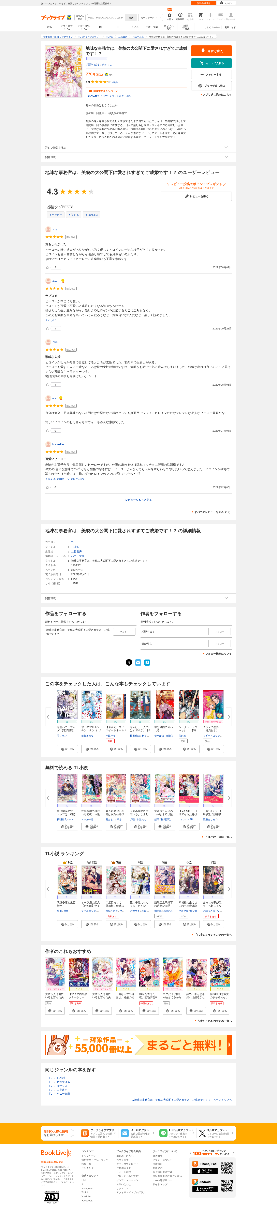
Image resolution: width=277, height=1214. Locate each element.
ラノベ (134, 27)
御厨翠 (158, 910)
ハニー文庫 (77, 556)
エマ (55, 229)
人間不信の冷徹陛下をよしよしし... (139, 814)
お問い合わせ (123, 1184)
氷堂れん (141, 819)
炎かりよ (107, 64)
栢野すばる (93, 64)
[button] (67, 749)
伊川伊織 (183, 910)
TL (117, 27)
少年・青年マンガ (67, 27)
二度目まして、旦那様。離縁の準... (115, 905)
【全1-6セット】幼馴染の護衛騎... (213, 812)
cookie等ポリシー (162, 1180)
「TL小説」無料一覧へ (218, 837)
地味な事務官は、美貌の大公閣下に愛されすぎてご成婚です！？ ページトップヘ (182, 1099)
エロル (85, 819)
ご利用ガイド (229, 27)
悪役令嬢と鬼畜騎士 (66, 903)
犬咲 (132, 819)
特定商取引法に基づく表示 (167, 1176)
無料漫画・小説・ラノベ (95, 1159)
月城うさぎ (112, 910)
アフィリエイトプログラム (131, 1192)
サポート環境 (123, 1171)
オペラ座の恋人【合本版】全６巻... (90, 905)
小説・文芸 (152, 27)
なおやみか (223, 910)
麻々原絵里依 (149, 735)
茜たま (109, 819)
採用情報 (157, 1163)
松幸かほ (159, 735)
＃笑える (73, 215)
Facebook (87, 1200)
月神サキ (135, 910)
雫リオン (62, 735)
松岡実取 (166, 819)
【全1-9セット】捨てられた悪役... (189, 812)
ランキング (88, 1167)
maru (55, 398)
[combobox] (105, 17)
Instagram (87, 1188)
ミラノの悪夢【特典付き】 (211, 728)
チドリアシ (75, 819)
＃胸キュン (63, 479)
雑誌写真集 (186, 27)
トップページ (89, 1155)
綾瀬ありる (209, 819)
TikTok (85, 1192)
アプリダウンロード (127, 1163)
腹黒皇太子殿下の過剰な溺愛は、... (163, 905)
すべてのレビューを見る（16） (213, 512)
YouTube (86, 1196)
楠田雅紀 (135, 735)
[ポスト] (129, 662)
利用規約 (157, 1167)
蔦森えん (146, 910)
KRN (190, 819)
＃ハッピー (55, 215)
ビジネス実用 (169, 27)
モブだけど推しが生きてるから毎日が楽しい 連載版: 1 (172, 999)
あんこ (56, 281)
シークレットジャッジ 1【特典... (188, 730)
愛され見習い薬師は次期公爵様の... (115, 814)
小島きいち (121, 819)
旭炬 (66, 910)
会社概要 (157, 1155)
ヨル (55, 342)
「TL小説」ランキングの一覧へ (213, 934)
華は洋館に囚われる (163, 728)
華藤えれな (87, 735)
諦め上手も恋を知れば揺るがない (195, 997)
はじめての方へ (212, 27)
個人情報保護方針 (162, 1171)
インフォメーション (127, 1180)
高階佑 (169, 735)
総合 (49, 27)
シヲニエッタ (88, 910)
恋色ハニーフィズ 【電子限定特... (66, 730)
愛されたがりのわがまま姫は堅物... (163, 814)
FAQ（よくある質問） (128, 1176)
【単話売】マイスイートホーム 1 (116, 728)
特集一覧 (86, 1163)
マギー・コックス (212, 735)
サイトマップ (160, 1184)
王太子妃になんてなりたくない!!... (139, 905)
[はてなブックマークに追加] (147, 665)
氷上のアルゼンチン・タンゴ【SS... (91, 730)
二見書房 (76, 551)
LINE (84, 1180)
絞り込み (80, 17)
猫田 (59, 910)
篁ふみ (101, 910)
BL (100, 27)
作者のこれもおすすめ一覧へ (215, 1021)
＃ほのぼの (91, 215)
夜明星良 (62, 819)
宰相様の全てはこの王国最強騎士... (188, 905)
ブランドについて (162, 1159)
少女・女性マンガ (84, 27)
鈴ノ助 (194, 910)
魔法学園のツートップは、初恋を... (66, 814)
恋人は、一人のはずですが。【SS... (140, 730)
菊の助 (182, 735)
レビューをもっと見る (138, 500)
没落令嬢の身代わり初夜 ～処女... (90, 814)
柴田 (156, 819)
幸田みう (110, 735)
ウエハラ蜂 (126, 910)
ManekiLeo (58, 444)
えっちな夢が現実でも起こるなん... (212, 905)
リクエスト (122, 1188)
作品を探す (122, 1159)
